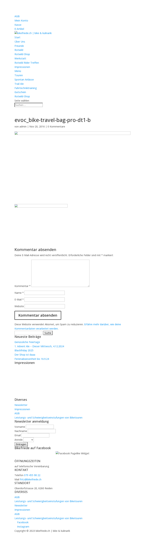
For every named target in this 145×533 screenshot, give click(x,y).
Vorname (19, 426)
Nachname (20, 431)
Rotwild (18, 50)
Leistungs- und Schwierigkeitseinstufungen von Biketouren (48, 417)
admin (23, 126)
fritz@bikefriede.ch (30, 479)
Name (19, 292)
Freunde (19, 46)
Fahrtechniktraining (25, 88)
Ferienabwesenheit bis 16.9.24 (31, 359)
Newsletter (20, 405)
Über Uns (19, 41)
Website (19, 306)
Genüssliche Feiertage (27, 342)
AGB (17, 16)
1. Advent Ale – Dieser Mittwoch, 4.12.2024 (39, 346)
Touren (18, 75)
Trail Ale (19, 83)
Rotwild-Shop (22, 54)
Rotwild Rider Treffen (26, 62)
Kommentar (22, 286)
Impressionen (22, 67)
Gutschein (20, 92)
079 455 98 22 (32, 475)
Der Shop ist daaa (24, 354)
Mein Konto (21, 20)
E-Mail (19, 299)
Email (17, 435)
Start (17, 37)
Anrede (18, 439)
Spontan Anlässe (24, 79)
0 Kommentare (56, 126)
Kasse (17, 24)
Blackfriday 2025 (23, 350)
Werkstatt (20, 58)
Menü (17, 71)
